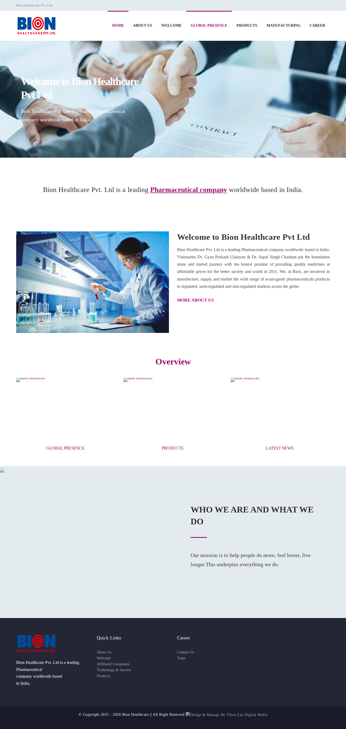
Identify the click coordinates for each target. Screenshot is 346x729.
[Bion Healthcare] (36, 25)
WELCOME (171, 25)
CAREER (317, 25)
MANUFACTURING (284, 25)
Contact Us (185, 652)
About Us (104, 652)
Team (181, 658)
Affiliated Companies (113, 664)
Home (118, 25)
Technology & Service (114, 670)
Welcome (104, 658)
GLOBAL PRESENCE (209, 25)
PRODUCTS (247, 25)
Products (103, 676)
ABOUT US (142, 25)
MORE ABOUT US (196, 300)
